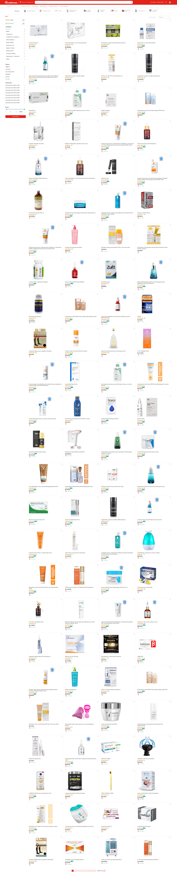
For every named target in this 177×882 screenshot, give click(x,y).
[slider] (6, 109)
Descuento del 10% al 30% (12, 90)
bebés (7, 31)
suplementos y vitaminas (12, 56)
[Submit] (131, 2)
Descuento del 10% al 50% (12, 95)
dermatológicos (10, 39)
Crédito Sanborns (53, 6)
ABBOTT (8, 66)
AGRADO (8, 74)
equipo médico (10, 42)
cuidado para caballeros (12, 37)
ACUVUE (8, 69)
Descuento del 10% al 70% (12, 100)
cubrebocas (9, 34)
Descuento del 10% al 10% (12, 85)
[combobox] (84, 2)
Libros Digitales (64, 6)
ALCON (7, 76)
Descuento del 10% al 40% (12, 92)
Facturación (35, 6)
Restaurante (43, 6)
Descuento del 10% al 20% (12, 87)
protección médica (11, 53)
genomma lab (10, 45)
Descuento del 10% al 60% (12, 97)
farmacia (8, 29)
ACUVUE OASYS (10, 71)
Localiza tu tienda (25, 6)
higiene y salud (10, 48)
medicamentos (10, 50)
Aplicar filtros (15, 116)
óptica (8, 59)
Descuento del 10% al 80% (12, 102)
